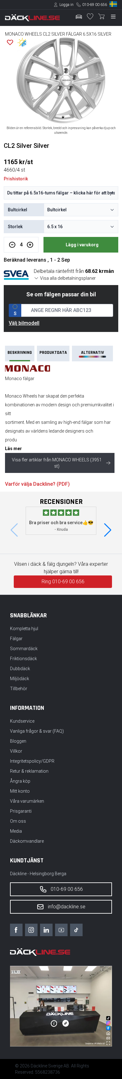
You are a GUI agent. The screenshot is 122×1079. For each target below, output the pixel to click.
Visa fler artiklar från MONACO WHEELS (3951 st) (57, 463)
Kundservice (22, 721)
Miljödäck (19, 678)
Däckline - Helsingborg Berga (38, 873)
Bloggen (18, 741)
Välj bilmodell (24, 323)
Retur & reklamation (29, 771)
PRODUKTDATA (53, 352)
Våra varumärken (27, 801)
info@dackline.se (66, 907)
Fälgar (16, 638)
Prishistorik (16, 178)
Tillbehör (18, 688)
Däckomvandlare (27, 841)
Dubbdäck (20, 668)
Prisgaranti (21, 811)
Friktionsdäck (23, 658)
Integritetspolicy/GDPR (32, 761)
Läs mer (13, 448)
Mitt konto (20, 791)
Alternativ (92, 352)
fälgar (87, 422)
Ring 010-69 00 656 (63, 582)
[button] (108, 530)
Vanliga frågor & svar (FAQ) (37, 731)
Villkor (16, 751)
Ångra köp (20, 781)
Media (16, 831)
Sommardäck (24, 648)
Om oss (18, 821)
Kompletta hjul (24, 628)
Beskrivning (20, 352)
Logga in (66, 5)
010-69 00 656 (94, 5)
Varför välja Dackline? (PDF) (37, 484)
